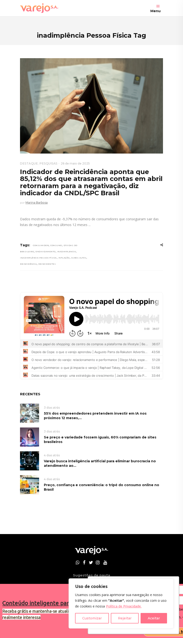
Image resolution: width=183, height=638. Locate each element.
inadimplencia (66, 251)
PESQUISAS (48, 163)
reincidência (28, 264)
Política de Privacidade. (124, 606)
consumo (56, 245)
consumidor (41, 245)
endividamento (46, 251)
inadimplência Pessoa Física (38, 258)
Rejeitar (125, 618)
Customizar (92, 618)
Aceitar (154, 618)
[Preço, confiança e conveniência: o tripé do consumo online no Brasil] (29, 484)
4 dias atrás (52, 455)
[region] (121, 603)
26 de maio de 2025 (75, 163)
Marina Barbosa (36, 202)
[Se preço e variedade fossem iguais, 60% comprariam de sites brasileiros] (29, 436)
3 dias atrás (52, 407)
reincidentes (47, 264)
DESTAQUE (29, 163)
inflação (64, 258)
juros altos (78, 258)
